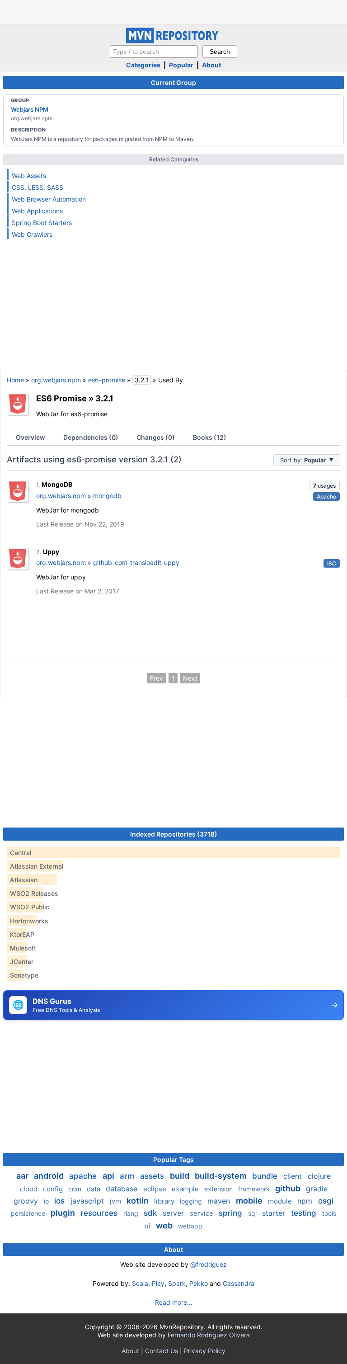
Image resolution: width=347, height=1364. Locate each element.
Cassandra (238, 1283)
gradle (317, 1188)
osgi (325, 1200)
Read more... (173, 1302)
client (293, 1176)
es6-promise (106, 380)
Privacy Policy (204, 1351)
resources (100, 1213)
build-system (222, 1176)
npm (305, 1200)
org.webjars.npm (56, 380)
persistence (29, 1213)
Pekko (198, 1283)
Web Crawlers (32, 234)
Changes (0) (155, 437)
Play (158, 1283)
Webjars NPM (29, 109)
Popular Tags (173, 1159)
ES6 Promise (61, 398)
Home (15, 380)
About (211, 65)
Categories (143, 65)
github (288, 1188)
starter (274, 1213)
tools (329, 1213)
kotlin (138, 1200)
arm (128, 1176)
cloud (29, 1189)
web (165, 1225)
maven (219, 1200)
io (47, 1201)
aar (23, 1176)
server (174, 1213)
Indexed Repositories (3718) (173, 834)
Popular (181, 65)
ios (60, 1200)
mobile (250, 1200)
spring (231, 1213)
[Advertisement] (173, 11)
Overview (30, 437)
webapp (190, 1226)
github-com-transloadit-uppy (136, 562)
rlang (131, 1213)
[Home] (173, 41)
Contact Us (161, 1351)
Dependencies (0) (90, 437)
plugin (64, 1213)
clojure (319, 1176)
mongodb (107, 495)
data (94, 1189)
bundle (266, 1176)
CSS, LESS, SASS (37, 187)
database (123, 1188)
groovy (27, 1200)
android (50, 1176)
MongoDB (57, 484)
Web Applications (37, 211)
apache (84, 1176)
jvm (116, 1201)
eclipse (155, 1189)
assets (153, 1176)
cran (75, 1189)
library (165, 1201)
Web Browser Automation (49, 199)
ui (148, 1226)
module (281, 1201)
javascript (88, 1200)
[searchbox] (154, 51)
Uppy (51, 551)
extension (219, 1189)
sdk (151, 1213)
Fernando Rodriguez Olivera (209, 1335)
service (202, 1213)
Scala (140, 1283)
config (54, 1189)
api (109, 1176)
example (186, 1189)
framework (255, 1189)
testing (305, 1213)
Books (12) (209, 437)
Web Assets (29, 175)
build (180, 1176)
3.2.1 (104, 398)
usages (324, 485)
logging (192, 1201)
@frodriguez (208, 1264)
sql (253, 1213)
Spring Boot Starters (42, 222)
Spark (177, 1283)
